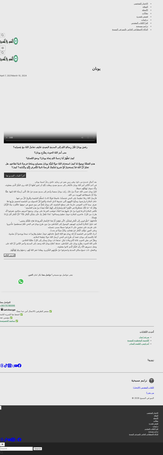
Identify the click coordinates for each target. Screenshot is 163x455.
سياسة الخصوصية (7, 321)
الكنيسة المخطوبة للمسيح (138, 340)
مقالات (145, 13)
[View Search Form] (2, 35)
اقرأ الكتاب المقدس (139, 23)
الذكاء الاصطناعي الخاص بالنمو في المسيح (130, 29)
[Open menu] (2, 48)
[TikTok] (6, 366)
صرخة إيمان (144, 337)
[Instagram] (9, 366)
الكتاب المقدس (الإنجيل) (143, 387)
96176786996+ (7, 305)
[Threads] (2, 366)
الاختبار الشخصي (141, 3)
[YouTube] (16, 366)
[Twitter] (12, 366)
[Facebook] (19, 366)
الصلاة (145, 7)
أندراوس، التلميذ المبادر (139, 344)
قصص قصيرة (142, 16)
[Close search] (2, 444)
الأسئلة (145, 10)
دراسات (144, 20)
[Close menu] (0, 408)
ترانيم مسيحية (142, 26)
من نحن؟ (150, 393)
